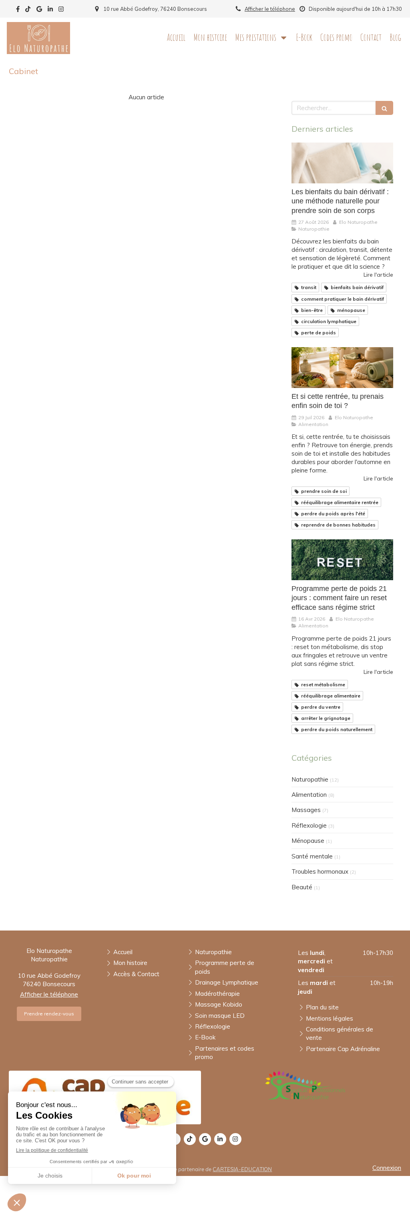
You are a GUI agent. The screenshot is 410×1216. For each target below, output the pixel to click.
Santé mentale (312, 856)
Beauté (301, 887)
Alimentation (309, 794)
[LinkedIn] (50, 10)
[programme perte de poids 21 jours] (342, 559)
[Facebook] (18, 10)
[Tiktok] (27, 10)
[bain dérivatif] (342, 163)
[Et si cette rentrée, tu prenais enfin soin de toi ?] (342, 367)
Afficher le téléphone (270, 9)
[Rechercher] (384, 108)
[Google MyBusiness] (39, 10)
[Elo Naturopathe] (38, 52)
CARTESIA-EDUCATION (242, 1169)
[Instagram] (61, 10)
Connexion (386, 1168)
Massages (306, 810)
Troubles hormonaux (319, 871)
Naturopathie (309, 779)
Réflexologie (309, 825)
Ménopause (307, 840)
